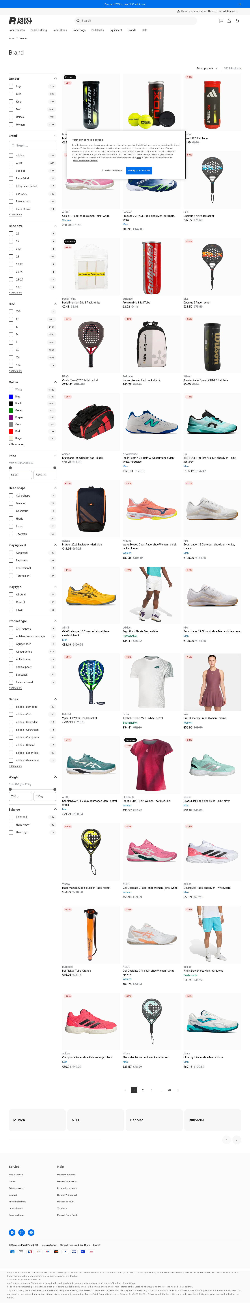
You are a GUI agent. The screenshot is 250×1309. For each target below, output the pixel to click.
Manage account (65, 1201)
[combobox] (135, 21)
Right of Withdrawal (67, 1195)
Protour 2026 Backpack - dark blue (82, 544)
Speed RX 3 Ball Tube (196, 138)
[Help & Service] (221, 21)
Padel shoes (60, 30)
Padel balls (98, 30)
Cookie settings (16, 1215)
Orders (12, 1181)
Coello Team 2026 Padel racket (80, 380)
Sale (144, 30)
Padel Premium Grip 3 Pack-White (81, 302)
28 (169, 1090)
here (139, 157)
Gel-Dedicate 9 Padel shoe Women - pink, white (150, 887)
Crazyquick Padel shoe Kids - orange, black (87, 1057)
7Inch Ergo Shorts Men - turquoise (203, 970)
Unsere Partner (16, 1208)
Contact (13, 1195)
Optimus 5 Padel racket (197, 302)
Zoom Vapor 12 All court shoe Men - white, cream (212, 631)
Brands (132, 30)
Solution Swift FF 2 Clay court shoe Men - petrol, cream (89, 802)
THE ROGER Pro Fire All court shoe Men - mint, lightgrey (210, 459)
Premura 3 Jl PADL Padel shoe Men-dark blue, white (149, 217)
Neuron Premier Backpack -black (141, 380)
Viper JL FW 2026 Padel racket (79, 718)
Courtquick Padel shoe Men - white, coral (207, 887)
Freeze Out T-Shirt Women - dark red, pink (147, 800)
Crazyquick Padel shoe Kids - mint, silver (207, 800)
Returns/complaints (67, 1188)
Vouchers (62, 1208)
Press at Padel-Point (67, 1215)
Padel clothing (39, 30)
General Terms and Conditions (75, 1245)
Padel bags (79, 30)
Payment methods (66, 1174)
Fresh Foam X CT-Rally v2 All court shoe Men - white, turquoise (149, 459)
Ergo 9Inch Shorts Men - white (140, 631)
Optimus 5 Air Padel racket (199, 215)
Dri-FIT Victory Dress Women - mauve (205, 718)
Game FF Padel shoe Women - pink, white (85, 215)
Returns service (16, 1188)
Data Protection (81, 160)
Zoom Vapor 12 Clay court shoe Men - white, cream (209, 546)
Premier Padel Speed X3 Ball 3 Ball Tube (206, 380)
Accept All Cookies (139, 170)
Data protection (49, 1245)
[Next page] (178, 1090)
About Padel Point (17, 1201)
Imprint (96, 1245)
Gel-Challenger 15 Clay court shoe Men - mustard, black (85, 633)
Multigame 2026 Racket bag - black (82, 457)
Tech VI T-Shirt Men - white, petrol (143, 718)
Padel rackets (17, 30)
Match (66, 138)
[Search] (78, 21)
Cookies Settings (112, 170)
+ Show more (15, 214)
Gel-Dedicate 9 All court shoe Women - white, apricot (149, 972)
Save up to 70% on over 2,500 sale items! (125, 4)
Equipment (116, 30)
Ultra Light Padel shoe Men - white (203, 1057)
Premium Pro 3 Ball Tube (136, 302)
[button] (226, 1139)
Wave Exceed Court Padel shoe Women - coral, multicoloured (150, 546)
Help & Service (16, 1174)
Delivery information (67, 1181)
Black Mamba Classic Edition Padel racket (86, 887)
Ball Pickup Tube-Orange (76, 970)
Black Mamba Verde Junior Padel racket (146, 1057)
